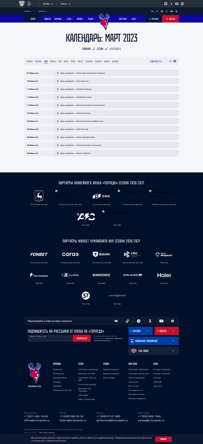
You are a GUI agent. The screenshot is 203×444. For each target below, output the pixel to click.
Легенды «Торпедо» (161, 374)
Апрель (53, 61)
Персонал (57, 386)
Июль (73, 61)
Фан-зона (132, 363)
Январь (29, 61)
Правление (58, 369)
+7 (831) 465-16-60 (36, 416)
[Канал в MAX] (176, 11)
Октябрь (98, 61)
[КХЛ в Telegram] (182, 3)
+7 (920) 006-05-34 (71, 416)
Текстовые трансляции (88, 369)
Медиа (106, 363)
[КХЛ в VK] (165, 3)
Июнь (66, 61)
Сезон (81, 363)
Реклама (157, 378)
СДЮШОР (157, 382)
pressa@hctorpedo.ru (151, 420)
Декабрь (115, 61)
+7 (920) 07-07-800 (108, 416)
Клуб (155, 363)
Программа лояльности (138, 369)
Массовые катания (136, 394)
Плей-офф (83, 395)
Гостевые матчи (135, 390)
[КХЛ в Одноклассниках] (171, 3)
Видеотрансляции (111, 374)
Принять (163, 439)
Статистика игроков (87, 384)
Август (80, 61)
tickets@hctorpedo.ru (73, 420)
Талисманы (133, 382)
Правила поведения (137, 398)
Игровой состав (60, 378)
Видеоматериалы (111, 369)
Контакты (157, 386)
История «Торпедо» (162, 369)
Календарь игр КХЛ (86, 374)
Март (46, 61)
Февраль (38, 61)
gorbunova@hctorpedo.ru (112, 420)
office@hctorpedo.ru (36, 420)
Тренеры (57, 382)
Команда (57, 363)
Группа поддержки (136, 378)
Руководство (58, 374)
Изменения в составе (62, 390)
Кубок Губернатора (86, 399)
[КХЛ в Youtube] (177, 3)
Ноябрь (107, 61)
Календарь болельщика (138, 374)
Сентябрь (89, 61)
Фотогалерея (108, 378)
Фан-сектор (133, 386)
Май (59, 61)
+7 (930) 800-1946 (149, 416)
